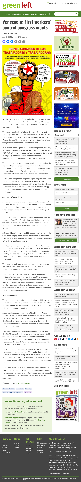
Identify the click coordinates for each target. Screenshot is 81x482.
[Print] (15, 41)
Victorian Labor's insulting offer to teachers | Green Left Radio (65, 269)
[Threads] (75, 339)
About (28, 446)
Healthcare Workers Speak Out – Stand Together (65, 161)
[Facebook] (7, 41)
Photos (16, 443)
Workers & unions (8, 389)
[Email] (19, 41)
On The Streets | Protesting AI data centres (66, 276)
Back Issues (6, 452)
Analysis (5, 445)
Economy (28, 389)
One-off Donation (17, 412)
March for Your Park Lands (64, 147)
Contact (28, 451)
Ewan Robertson (9, 33)
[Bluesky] (11, 41)
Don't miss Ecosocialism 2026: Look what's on (66, 295)
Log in (76, 3)
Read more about (59, 474)
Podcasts (17, 445)
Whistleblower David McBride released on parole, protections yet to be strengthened (66, 360)
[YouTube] (55, 339)
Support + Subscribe (57, 3)
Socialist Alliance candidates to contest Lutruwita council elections (65, 369)
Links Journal (42, 443)
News (4, 443)
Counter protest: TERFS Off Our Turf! (65, 140)
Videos (16, 448)
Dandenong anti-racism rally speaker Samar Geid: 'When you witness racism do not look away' (66, 303)
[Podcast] (58, 339)
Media (26, 14)
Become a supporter (12, 418)
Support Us (16, 14)
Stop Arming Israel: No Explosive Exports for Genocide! (63, 170)
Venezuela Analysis (23, 383)
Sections (6, 14)
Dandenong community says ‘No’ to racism (65, 353)
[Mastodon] (3, 41)
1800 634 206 (22, 426)
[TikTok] (63, 339)
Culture (5, 450)
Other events (66, 179)
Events (34, 14)
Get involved (44, 14)
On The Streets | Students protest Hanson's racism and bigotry (65, 253)
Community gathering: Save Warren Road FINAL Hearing (65, 154)
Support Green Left (64, 215)
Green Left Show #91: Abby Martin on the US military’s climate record (65, 377)
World (24, 37)
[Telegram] (69, 339)
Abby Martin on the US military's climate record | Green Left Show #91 (64, 261)
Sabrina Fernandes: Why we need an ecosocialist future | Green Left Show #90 (65, 282)
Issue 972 (17, 37)
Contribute (29, 448)
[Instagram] (66, 339)
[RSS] (77, 339)
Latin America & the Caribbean (12, 392)
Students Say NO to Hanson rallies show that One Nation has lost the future (65, 320)
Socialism (20, 389)
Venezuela (27, 392)
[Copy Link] (23, 41)
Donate (70, 3)
